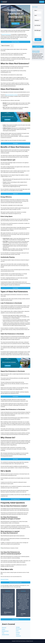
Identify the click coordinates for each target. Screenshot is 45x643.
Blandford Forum (5, 631)
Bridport (3, 629)
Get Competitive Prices (15, 499)
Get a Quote (15, 23)
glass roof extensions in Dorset (11, 94)
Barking (6, 579)
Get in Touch (15, 459)
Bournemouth (18, 628)
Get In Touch (38, 46)
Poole (3, 632)
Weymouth (3, 579)
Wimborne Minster (5, 634)
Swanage (18, 627)
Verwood (17, 634)
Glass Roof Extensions (6, 34)
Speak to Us (15, 193)
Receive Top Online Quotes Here (15, 582)
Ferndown (18, 632)
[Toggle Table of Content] (11, 46)
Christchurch (18, 635)
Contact (41, 1)
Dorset (17, 630)
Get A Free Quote (15, 619)
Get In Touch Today (15, 41)
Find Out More (15, 288)
